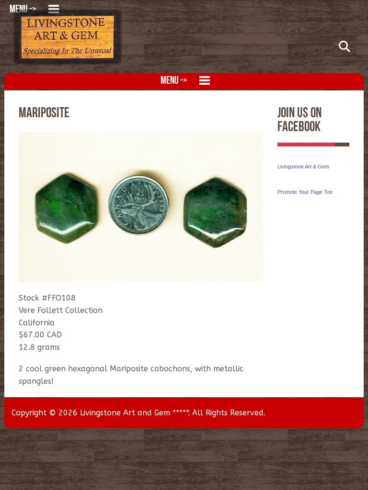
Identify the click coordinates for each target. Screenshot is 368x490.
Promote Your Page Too (305, 192)
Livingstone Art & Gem (303, 166)
